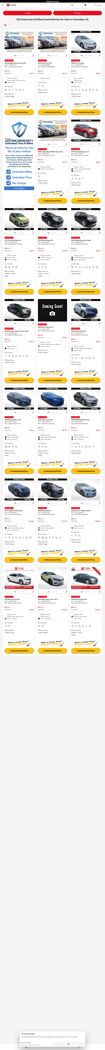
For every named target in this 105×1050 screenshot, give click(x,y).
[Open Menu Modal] (2, 5)
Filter (79, 13)
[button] (33, 55)
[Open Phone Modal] (72, 5)
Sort (28, 13)
